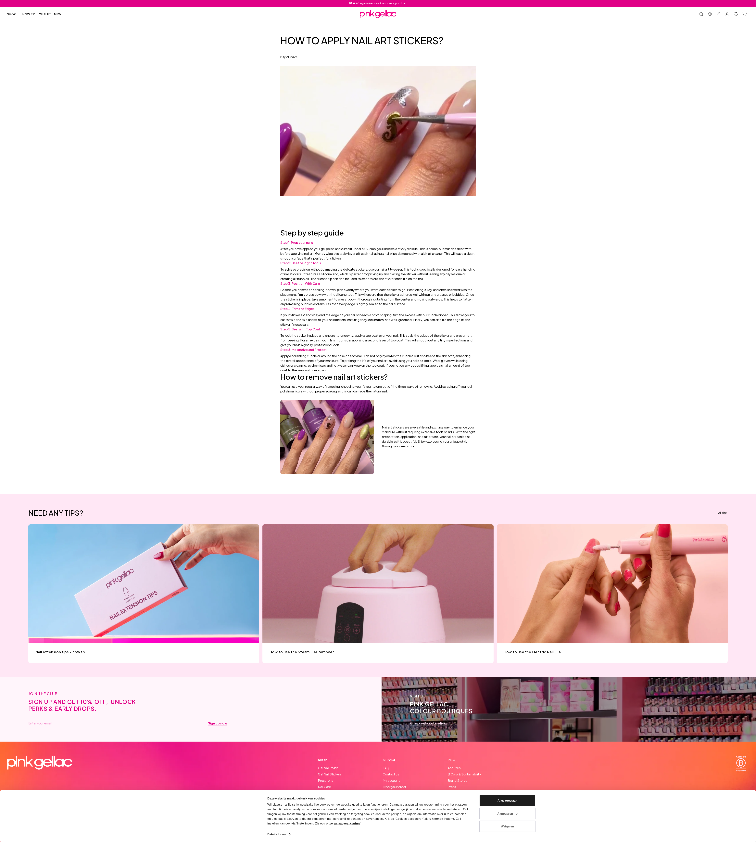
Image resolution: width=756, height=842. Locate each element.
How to (29, 14)
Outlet (45, 14)
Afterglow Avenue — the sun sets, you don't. (378, 3)
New (57, 14)
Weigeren (507, 826)
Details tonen (276, 834)
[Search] (701, 14)
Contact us (391, 774)
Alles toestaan (507, 800)
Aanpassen (505, 813)
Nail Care (324, 787)
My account (391, 780)
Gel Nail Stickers (330, 774)
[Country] (710, 14)
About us (454, 768)
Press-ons (325, 780)
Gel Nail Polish (328, 768)
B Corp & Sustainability (464, 774)
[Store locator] (718, 14)
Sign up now (217, 723)
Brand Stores (457, 780)
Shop (11, 14)
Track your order (394, 787)
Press (452, 787)
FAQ (386, 768)
